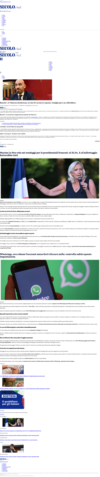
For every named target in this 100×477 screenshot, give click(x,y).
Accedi (9, 1)
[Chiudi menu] (0, 10)
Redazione (4, 38)
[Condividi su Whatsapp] (4, 146)
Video (3, 18)
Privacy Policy (5, 45)
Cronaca (3, 16)
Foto (3, 25)
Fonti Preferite (19, 109)
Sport (3, 23)
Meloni (3, 32)
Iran (3, 31)
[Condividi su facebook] (1, 146)
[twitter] (2, 0)
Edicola (1, 1)
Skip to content (2, 51)
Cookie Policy (5, 44)
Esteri (3, 17)
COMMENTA (97, 141)
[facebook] (0, 0)
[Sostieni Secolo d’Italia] (12, 408)
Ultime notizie (4, 42)
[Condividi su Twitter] (5, 146)
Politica (3, 15)
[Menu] (0, 57)
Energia (50, 69)
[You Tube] (1, 0)
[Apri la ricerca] (0, 72)
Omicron (20, 117)
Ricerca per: (2, 52)
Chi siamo (4, 37)
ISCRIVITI (2, 414)
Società (3, 19)
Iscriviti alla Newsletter (6, 41)
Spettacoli (4, 22)
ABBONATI (5, 1)
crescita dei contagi (34, 117)
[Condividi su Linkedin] (2, 146)
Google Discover (12, 109)
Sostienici (4, 40)
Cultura (3, 21)
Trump (3, 33)
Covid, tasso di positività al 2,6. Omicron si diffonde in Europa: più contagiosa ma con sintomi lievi (20, 124)
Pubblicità (4, 43)
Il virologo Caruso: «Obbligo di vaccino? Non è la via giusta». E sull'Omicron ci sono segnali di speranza (21, 123)
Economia (4, 20)
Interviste (4, 24)
